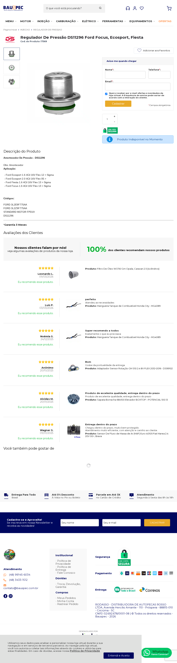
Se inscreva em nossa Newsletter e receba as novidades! (30, 524)
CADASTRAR (157, 522)
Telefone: (154, 70)
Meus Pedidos (66, 598)
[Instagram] (11, 597)
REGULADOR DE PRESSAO (47, 29)
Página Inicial (10, 29)
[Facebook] (5, 597)
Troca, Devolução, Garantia (68, 585)
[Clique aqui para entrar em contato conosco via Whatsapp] (156, 653)
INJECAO (25, 29)
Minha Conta (65, 601)
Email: (109, 81)
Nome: (109, 70)
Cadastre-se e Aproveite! (24, 519)
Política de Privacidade (85, 651)
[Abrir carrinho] (169, 8)
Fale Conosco (66, 572)
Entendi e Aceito (119, 655)
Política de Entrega (63, 568)
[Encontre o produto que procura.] (100, 8)
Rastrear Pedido (67, 604)
